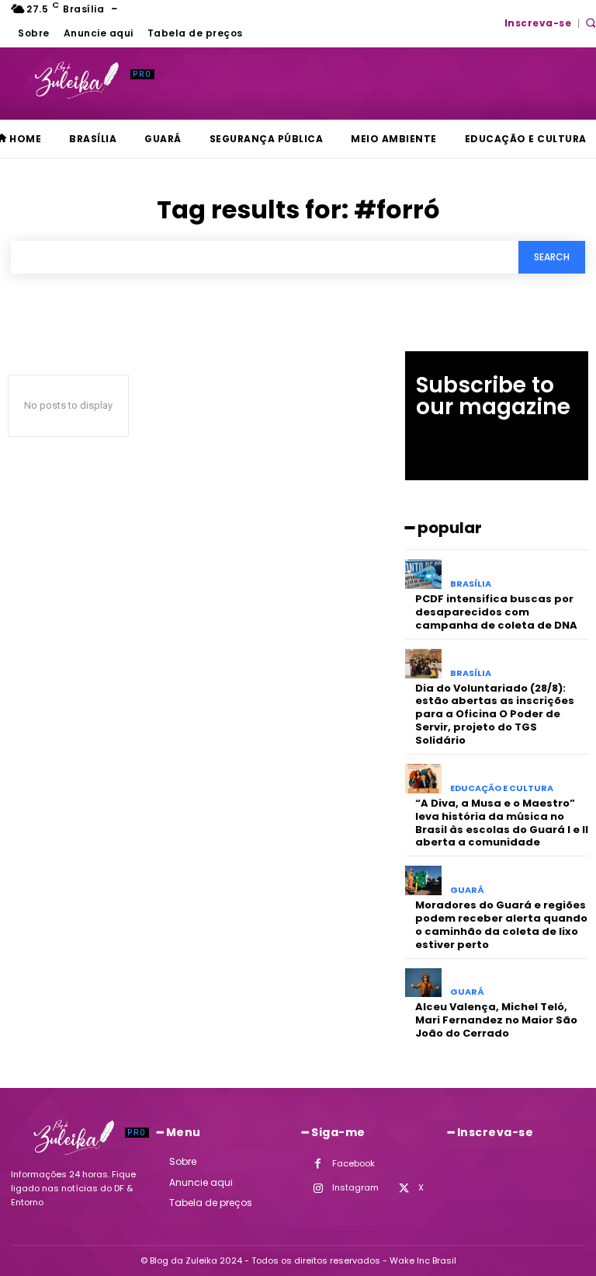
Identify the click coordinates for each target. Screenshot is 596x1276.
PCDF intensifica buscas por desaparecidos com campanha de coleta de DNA (496, 612)
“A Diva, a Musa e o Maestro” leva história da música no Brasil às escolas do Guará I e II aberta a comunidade (501, 823)
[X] (404, 1188)
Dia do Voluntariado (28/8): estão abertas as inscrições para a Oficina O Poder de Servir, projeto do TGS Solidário (494, 714)
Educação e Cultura (501, 788)
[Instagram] (317, 1188)
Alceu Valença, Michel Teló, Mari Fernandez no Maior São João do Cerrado (496, 1020)
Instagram (355, 1187)
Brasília (470, 584)
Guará (467, 890)
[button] (590, 22)
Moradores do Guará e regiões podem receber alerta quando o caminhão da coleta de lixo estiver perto (501, 925)
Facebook (353, 1163)
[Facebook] (317, 1163)
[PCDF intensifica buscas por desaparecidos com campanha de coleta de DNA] (423, 574)
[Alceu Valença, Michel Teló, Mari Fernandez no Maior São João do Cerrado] (423, 983)
